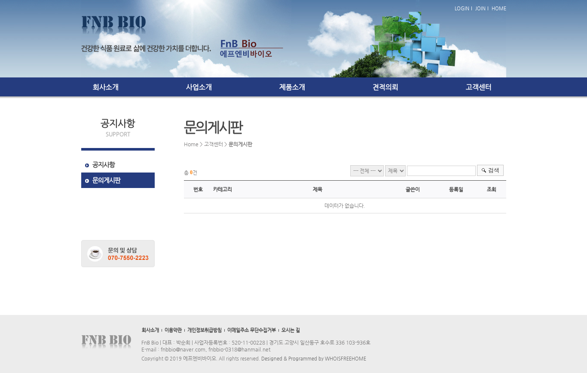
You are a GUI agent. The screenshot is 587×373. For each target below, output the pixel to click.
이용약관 (173, 330)
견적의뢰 (385, 87)
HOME (499, 8)
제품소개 (292, 87)
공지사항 (103, 164)
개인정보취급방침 (204, 330)
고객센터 (479, 87)
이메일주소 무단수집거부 (251, 330)
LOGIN (462, 8)
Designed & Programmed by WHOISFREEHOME (313, 358)
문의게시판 (106, 180)
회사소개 (106, 87)
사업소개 (199, 87)
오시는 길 (290, 330)
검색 (493, 170)
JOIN (480, 8)
